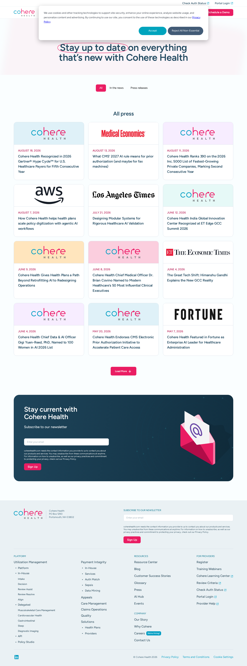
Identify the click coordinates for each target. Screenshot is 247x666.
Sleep (21, 625)
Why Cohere (143, 626)
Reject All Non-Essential (185, 30)
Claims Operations (94, 609)
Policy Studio (26, 642)
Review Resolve (26, 594)
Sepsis (89, 585)
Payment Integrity (93, 562)
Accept (152, 30)
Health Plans (92, 627)
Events (139, 603)
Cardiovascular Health (30, 615)
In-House (23, 573)
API (20, 636)
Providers (91, 633)
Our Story (141, 619)
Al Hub (139, 596)
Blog (137, 569)
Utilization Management (30, 562)
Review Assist (25, 589)
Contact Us (142, 640)
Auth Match (92, 579)
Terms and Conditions (196, 657)
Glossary (140, 583)
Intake (21, 578)
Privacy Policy (170, 657)
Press (138, 590)
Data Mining (92, 590)
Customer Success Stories (152, 576)
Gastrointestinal (26, 620)
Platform (23, 568)
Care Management (94, 603)
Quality (86, 615)
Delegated (24, 604)
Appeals (86, 597)
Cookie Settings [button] (223, 657)
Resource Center (145, 562)
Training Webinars (209, 569)
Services (90, 573)
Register (202, 562)
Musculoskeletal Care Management (36, 610)
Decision (22, 583)
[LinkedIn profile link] (16, 657)
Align (20, 599)
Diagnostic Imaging (28, 630)
